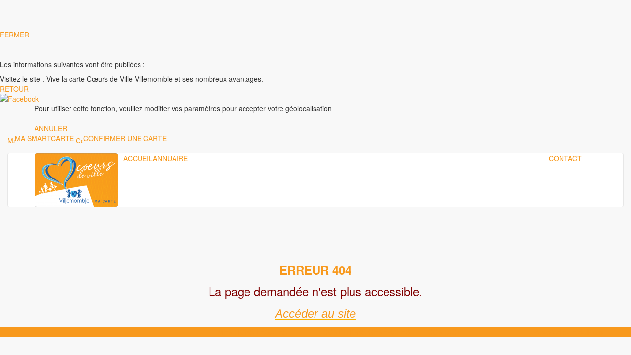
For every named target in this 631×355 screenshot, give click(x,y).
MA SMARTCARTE (44, 138)
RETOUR (14, 89)
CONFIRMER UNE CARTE (125, 138)
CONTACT (565, 158)
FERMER (14, 34)
